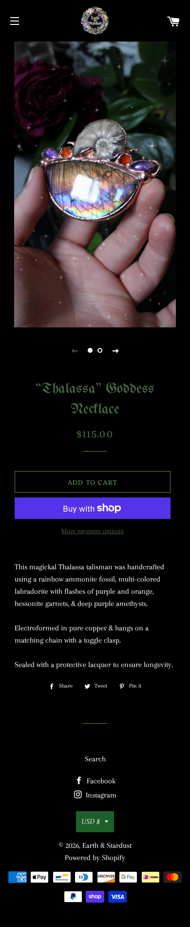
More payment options (92, 531)
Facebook (100, 780)
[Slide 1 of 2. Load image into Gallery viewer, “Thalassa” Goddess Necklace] (90, 350)
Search (95, 759)
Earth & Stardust (107, 845)
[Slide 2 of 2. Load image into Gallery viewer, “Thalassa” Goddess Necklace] (100, 350)
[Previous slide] (74, 350)
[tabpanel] (95, 183)
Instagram (100, 795)
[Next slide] (115, 350)
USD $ (90, 821)
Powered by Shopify (95, 857)
